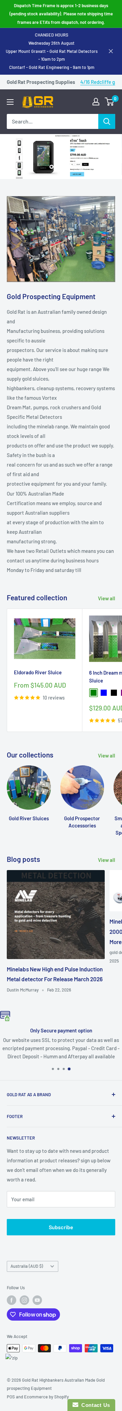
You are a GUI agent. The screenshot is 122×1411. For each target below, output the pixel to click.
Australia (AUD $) (27, 1266)
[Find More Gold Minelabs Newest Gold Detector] (61, 156)
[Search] (106, 121)
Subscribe (61, 1227)
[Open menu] (10, 102)
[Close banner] (111, 51)
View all (106, 598)
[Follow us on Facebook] (11, 1300)
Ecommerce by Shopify (46, 1396)
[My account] (96, 101)
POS (11, 1396)
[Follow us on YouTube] (37, 1300)
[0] (109, 102)
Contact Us (94, 1405)
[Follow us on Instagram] (24, 1300)
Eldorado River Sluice (38, 672)
